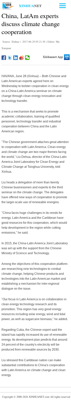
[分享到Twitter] (9, 57)
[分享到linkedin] (15, 57)
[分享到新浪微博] (21, 57)
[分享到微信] (27, 57)
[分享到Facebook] (4, 57)
